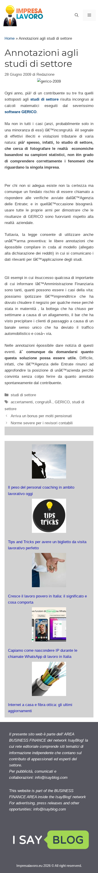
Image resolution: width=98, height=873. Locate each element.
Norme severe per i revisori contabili (42, 423)
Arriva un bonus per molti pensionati (41, 416)
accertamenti (22, 402)
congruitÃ (43, 402)
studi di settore (23, 395)
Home (10, 38)
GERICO (62, 402)
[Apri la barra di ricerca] (76, 15)
